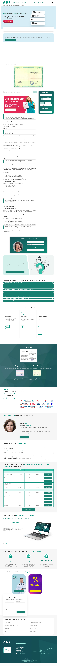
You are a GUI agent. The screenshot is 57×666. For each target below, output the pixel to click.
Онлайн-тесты (42, 653)
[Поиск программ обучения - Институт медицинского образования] (42, 2)
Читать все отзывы (6, 407)
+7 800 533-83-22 (47, 2)
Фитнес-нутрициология (8, 632)
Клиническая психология (8, 498)
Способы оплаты (49, 648)
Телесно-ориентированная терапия (35, 622)
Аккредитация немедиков (42, 652)
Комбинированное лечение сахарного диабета (8, 484)
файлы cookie (23, 663)
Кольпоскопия (6, 505)
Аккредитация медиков (42, 650)
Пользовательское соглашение (28, 659)
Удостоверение (36, 16)
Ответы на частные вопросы (34, 28)
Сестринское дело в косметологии (35, 629)
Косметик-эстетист (7, 629)
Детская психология (33, 628)
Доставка (48, 649)
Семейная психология (33, 625)
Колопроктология (7, 480)
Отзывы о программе (47, 28)
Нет (50, 102)
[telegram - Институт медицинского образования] (38, 2)
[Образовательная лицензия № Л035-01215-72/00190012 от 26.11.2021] (28, 355)
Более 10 (48, 99)
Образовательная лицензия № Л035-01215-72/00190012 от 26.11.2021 (28, 362)
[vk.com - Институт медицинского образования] (32, 2)
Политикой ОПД (34, 247)
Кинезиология (6, 492)
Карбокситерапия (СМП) (8, 474)
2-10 (44, 99)
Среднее (46, 102)
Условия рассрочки (9, 28)
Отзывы (48, 647)
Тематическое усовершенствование (36, 651)
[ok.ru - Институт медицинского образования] (36, 2)
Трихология (6, 631)
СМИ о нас (48, 653)
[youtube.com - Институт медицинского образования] (34, 2)
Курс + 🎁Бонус (8, 21)
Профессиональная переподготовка (36, 647)
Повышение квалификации (35, 649)
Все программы (28, 509)
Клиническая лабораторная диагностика (8, 496)
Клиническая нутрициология (8, 477)
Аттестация (42, 647)
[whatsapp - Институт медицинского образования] (40, 2)
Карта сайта (49, 652)
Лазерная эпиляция (33, 631)
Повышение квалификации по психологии (11, 625)
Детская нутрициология (34, 632)
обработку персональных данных (46, 107)
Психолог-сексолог (8, 622)
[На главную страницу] (6, 2)
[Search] (35, 92)
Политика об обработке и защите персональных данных (28, 660)
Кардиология (6, 502)
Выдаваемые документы (21, 28)
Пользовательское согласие (28, 661)
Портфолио (42, 648)
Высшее (42, 102)
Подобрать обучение (10, 40)
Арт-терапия (7, 628)
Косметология (6, 487)
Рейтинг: (5, 651)
